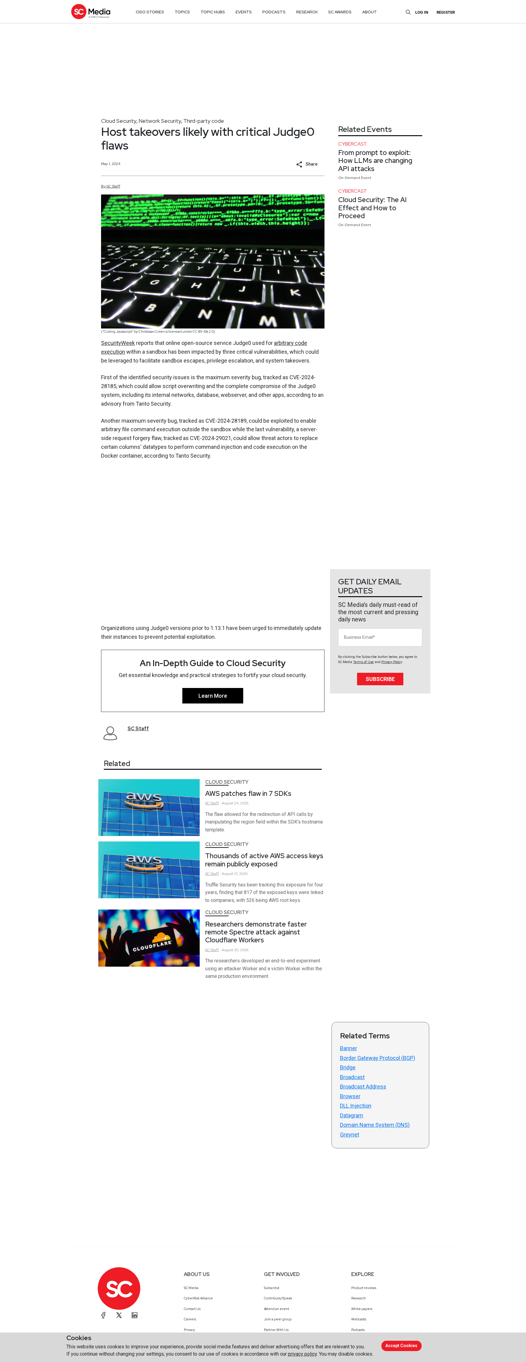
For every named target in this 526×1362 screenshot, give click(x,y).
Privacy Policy (391, 662)
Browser (350, 1096)
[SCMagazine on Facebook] (103, 1315)
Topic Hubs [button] (213, 12)
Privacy (189, 1330)
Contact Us (192, 1309)
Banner (348, 1048)
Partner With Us (276, 1330)
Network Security (160, 120)
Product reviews (363, 1288)
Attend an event (276, 1309)
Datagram (351, 1115)
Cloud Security (118, 120)
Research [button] (306, 12)
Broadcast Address (363, 1086)
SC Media (191, 1288)
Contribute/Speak (278, 1298)
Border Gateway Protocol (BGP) (377, 1058)
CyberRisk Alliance (198, 1298)
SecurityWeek (118, 343)
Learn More (212, 696)
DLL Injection (355, 1105)
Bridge (348, 1067)
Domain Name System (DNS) (375, 1125)
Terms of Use (363, 662)
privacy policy (302, 1354)
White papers (361, 1309)
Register (446, 12)
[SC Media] (90, 11)
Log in (421, 12)
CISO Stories (150, 12)
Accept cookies (401, 1345)
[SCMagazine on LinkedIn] (134, 1315)
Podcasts (358, 1330)
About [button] (369, 12)
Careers (190, 1319)
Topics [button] (182, 12)
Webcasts (358, 1319)
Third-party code (203, 120)
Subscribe (380, 679)
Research (358, 1298)
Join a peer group (278, 1319)
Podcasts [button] (274, 12)
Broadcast (352, 1077)
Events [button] (244, 12)
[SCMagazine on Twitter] (119, 1315)
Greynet (349, 1134)
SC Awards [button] (340, 12)
